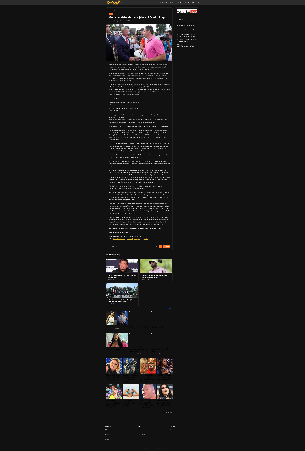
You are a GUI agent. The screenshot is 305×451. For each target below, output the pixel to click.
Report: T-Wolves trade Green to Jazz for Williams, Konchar (187, 40)
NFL (189, 2)
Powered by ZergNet (168, 412)
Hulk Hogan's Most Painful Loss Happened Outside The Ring (147, 378)
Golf (114, 10)
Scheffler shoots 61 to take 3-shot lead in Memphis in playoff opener (155, 276)
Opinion (107, 439)
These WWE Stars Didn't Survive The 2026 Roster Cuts (113, 377)
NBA (193, 2)
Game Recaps (108, 434)
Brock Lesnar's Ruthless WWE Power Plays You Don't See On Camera (146, 405)
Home (110, 10)
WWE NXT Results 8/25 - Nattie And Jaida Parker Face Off (164, 378)
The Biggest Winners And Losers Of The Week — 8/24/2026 (113, 404)
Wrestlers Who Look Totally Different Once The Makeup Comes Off (164, 404)
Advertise (163, 2)
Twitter (146, 239)
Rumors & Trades (109, 442)
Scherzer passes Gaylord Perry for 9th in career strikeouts (186, 30)
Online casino (181, 2)
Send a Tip (172, 2)
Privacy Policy (141, 434)
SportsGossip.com (119, 239)
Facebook (130, 239)
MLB (198, 2)
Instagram (137, 239)
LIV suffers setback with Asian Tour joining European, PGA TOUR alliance (121, 300)
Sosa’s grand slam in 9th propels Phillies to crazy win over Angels (186, 35)
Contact (139, 431)
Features (107, 437)
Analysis (107, 431)
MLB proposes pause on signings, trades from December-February (186, 45)
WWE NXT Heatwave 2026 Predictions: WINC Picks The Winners (131, 378)
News (106, 429)
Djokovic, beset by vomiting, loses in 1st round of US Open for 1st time (187, 24)
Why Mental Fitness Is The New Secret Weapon (130, 403)
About (139, 429)
